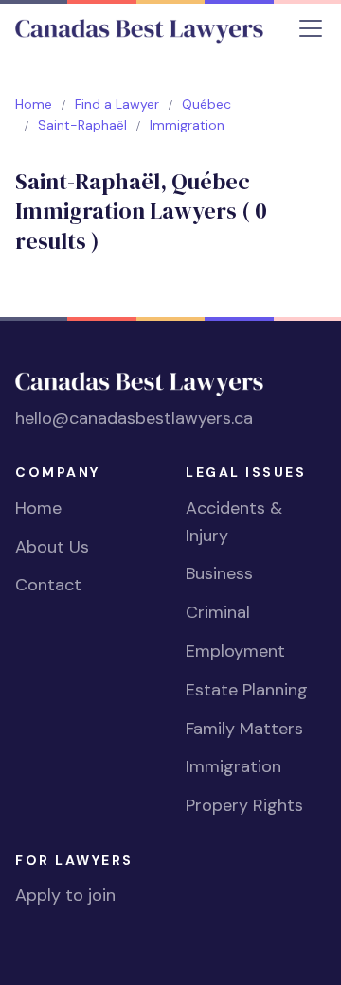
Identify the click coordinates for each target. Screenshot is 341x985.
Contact (48, 584)
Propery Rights (244, 805)
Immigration (233, 766)
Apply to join (65, 895)
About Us (52, 547)
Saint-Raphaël (82, 124)
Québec (206, 104)
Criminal (218, 612)
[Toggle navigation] (311, 28)
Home (33, 104)
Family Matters (244, 728)
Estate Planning (247, 689)
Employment (235, 651)
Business (219, 573)
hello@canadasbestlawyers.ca (134, 418)
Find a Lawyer (117, 104)
